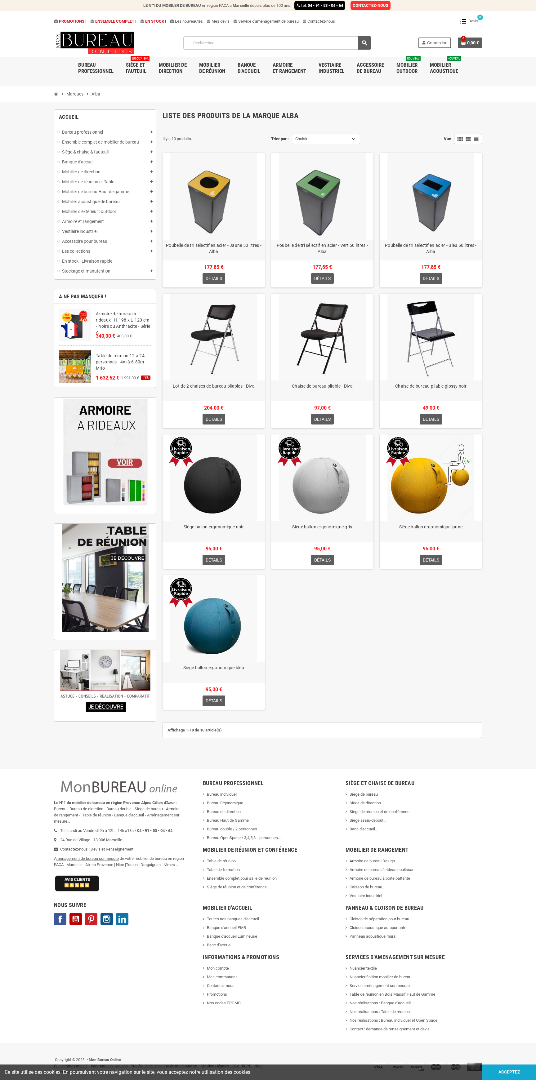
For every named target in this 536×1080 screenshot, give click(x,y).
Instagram (106, 919)
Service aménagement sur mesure (380, 985)
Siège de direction (365, 803)
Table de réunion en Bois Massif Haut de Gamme (392, 994)
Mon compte (218, 968)
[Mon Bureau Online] (95, 42)
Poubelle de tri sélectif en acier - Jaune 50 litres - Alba (213, 248)
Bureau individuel (222, 794)
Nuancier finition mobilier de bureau (380, 977)
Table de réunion (222, 861)
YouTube (75, 919)
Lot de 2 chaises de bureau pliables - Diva (214, 386)
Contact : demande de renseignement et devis (390, 1029)
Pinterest (91, 919)
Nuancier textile (363, 968)
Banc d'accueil (362, 829)
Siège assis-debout (366, 820)
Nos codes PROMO (224, 1003)
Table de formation (224, 869)
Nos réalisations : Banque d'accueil (380, 1003)
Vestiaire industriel (366, 895)
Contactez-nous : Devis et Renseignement (96, 849)
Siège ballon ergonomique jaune (430, 526)
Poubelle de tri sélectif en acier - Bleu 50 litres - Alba (431, 248)
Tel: (322, 5)
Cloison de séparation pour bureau (379, 919)
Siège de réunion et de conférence (379, 811)
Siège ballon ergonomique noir (214, 526)
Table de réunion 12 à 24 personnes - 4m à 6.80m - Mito (121, 362)
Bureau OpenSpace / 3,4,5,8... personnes (242, 837)
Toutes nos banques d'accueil (233, 919)
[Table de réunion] (105, 578)
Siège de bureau (364, 794)
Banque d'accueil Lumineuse (232, 936)
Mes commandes (222, 977)
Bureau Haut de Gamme (228, 820)
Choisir (301, 138)
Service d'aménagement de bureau (266, 21)
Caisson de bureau (366, 887)
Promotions (217, 994)
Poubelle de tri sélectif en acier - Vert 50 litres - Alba (322, 248)
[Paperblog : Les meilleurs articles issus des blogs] (54, 1050)
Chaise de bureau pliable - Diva (322, 386)
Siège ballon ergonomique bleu (213, 667)
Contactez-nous (318, 21)
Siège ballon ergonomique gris (322, 526)
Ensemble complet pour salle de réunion (242, 878)
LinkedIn (122, 919)
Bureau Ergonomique (225, 803)
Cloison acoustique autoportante (378, 927)
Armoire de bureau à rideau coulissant (383, 869)
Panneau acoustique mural (373, 936)
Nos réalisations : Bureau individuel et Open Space (393, 1020)
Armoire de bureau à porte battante (380, 878)
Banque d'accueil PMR (226, 927)
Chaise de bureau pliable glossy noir (431, 386)
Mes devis (218, 21)
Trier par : (280, 138)
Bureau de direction (224, 811)
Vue (447, 138)
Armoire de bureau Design (372, 861)
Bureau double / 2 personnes (232, 829)
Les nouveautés (186, 21)
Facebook (60, 919)
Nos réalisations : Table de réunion (380, 1011)
